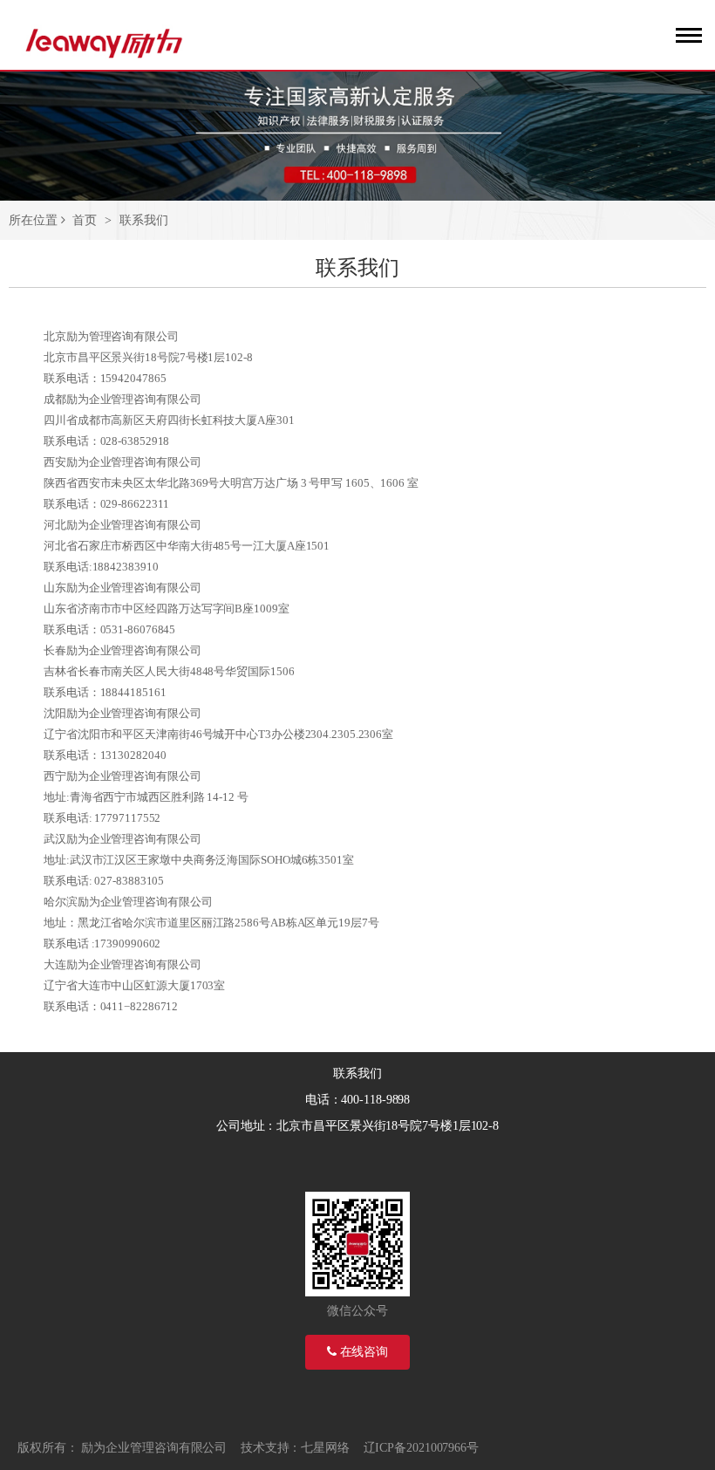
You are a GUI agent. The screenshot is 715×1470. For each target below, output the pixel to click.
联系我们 (143, 220)
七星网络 (325, 1447)
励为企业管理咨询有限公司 (154, 1447)
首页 (84, 220)
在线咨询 (363, 1351)
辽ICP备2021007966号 (421, 1447)
